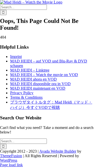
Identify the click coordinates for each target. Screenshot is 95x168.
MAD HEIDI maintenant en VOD (37, 88)
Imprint (16, 56)
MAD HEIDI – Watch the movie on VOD (44, 75)
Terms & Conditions (26, 97)
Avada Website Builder (57, 151)
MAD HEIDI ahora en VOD (33, 79)
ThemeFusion (11, 156)
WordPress (8, 160)
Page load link (11, 165)
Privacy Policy (21, 93)
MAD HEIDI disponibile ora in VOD (40, 84)
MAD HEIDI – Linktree (29, 70)
